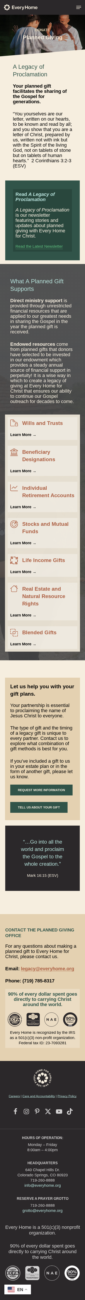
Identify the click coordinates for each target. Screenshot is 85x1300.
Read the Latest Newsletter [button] (39, 246)
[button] (78, 7)
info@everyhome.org (42, 1185)
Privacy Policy (67, 1096)
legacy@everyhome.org (47, 968)
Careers (14, 1096)
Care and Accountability (38, 1096)
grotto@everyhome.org (42, 1210)
